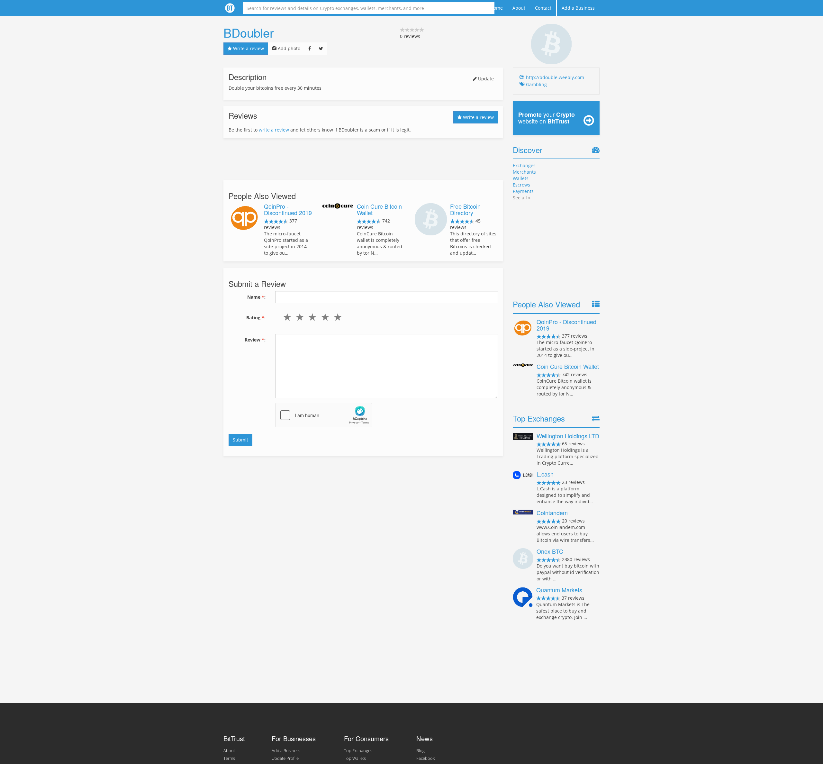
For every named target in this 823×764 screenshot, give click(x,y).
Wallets (521, 178)
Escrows (521, 185)
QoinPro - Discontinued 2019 (288, 209)
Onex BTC (550, 551)
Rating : (256, 317)
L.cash (545, 474)
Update (485, 79)
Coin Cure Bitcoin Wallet (379, 209)
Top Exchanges (358, 750)
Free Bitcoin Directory (465, 209)
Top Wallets (355, 758)
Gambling (536, 84)
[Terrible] (286, 317)
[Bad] (298, 317)
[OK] (311, 317)
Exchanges (524, 165)
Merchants (524, 172)
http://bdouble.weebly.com (555, 77)
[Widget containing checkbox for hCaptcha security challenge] (323, 415)
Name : (256, 297)
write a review (274, 130)
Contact (543, 8)
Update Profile (285, 758)
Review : (255, 340)
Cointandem (552, 512)
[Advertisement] (363, 159)
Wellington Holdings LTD (568, 436)
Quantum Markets (559, 590)
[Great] (336, 317)
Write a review (248, 48)
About (518, 8)
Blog (420, 750)
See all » (521, 198)
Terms (229, 758)
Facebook (425, 758)
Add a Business (578, 8)
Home (496, 8)
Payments (523, 191)
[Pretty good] (323, 317)
